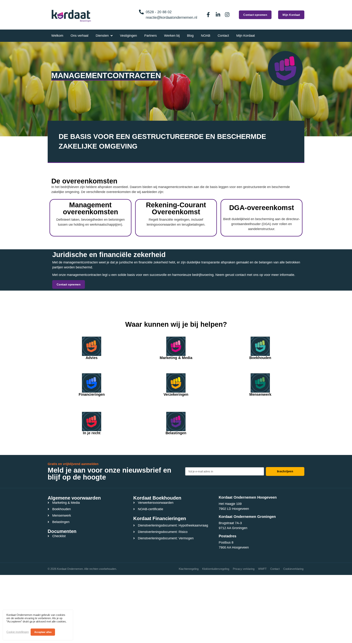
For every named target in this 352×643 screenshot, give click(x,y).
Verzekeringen (176, 394)
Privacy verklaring (243, 568)
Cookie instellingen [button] (17, 632)
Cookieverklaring (293, 568)
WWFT (262, 568)
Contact (275, 568)
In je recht (91, 433)
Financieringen (92, 394)
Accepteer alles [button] (43, 632)
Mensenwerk (260, 394)
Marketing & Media (176, 358)
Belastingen (176, 433)
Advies (92, 358)
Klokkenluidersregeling (215, 568)
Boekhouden (260, 358)
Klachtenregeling (189, 568)
